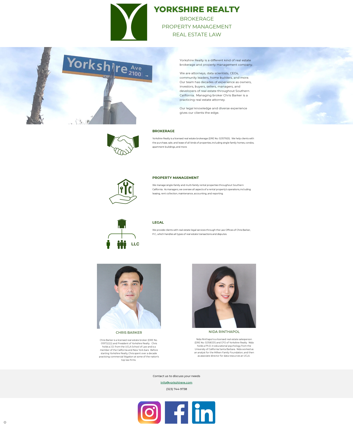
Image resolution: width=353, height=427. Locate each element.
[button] (5, 422)
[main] (196, 23)
